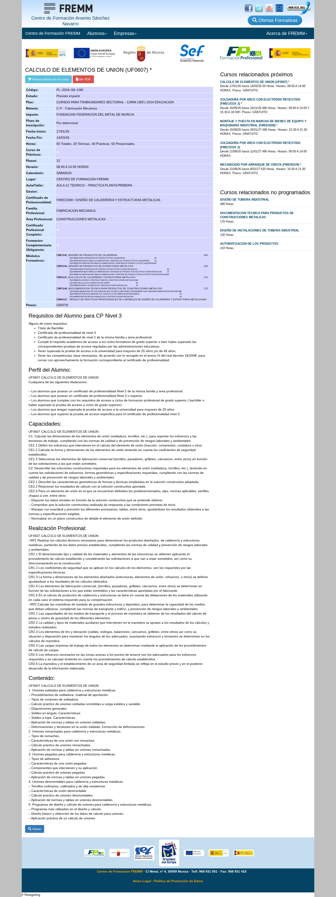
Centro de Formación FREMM (52, 33)
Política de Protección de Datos (178, 881)
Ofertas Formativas (277, 20)
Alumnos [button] (96, 33)
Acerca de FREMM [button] (285, 33)
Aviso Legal (142, 881)
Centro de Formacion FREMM (120, 871)
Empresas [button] (124, 33)
